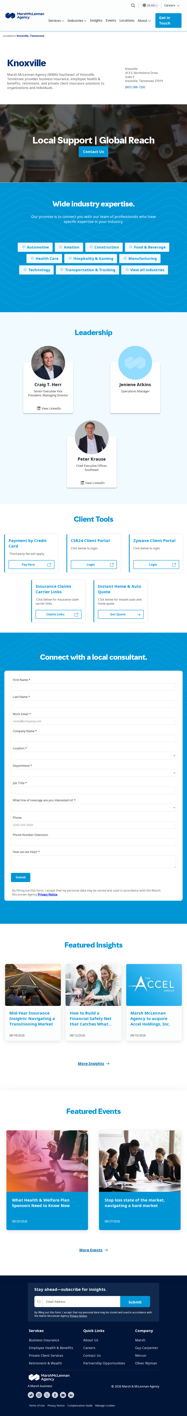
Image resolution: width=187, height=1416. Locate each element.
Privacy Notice (56, 1405)
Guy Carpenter (146, 1348)
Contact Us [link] (93, 151)
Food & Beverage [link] (150, 247)
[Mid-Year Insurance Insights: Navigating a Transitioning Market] (33, 985)
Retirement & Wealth (45, 1363)
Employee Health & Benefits (51, 1348)
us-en (151, 5)
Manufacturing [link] (142, 258)
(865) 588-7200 (135, 87)
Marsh (140, 1340)
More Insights (91, 1063)
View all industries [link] (147, 269)
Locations (126, 20)
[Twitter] (47, 1394)
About (142, 20)
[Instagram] (39, 1395)
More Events (90, 1249)
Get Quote (118, 614)
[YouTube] (63, 1394)
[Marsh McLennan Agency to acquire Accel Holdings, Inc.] (154, 985)
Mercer (140, 1355)
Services (54, 20)
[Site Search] (133, 5)
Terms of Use (37, 1405)
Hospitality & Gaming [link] (93, 258)
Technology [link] (39, 269)
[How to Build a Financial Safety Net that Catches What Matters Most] (93, 985)
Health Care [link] (47, 258)
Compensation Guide (79, 1405)
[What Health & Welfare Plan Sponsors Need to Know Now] (47, 1161)
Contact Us (92, 1355)
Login (91, 565)
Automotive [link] (38, 247)
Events (111, 20)
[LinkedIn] (71, 1394)
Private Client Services (46, 1355)
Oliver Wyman (146, 1363)
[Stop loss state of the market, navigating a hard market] (140, 1161)
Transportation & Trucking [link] (90, 269)
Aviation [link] (71, 247)
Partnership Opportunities (104, 1363)
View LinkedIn (51, 408)
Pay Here (28, 565)
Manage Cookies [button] (105, 1405)
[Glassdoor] (31, 1395)
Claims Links (55, 614)
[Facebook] (55, 1394)
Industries (75, 20)
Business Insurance (44, 1340)
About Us (90, 1340)
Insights (96, 20)
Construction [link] (106, 247)
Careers (169, 5)
